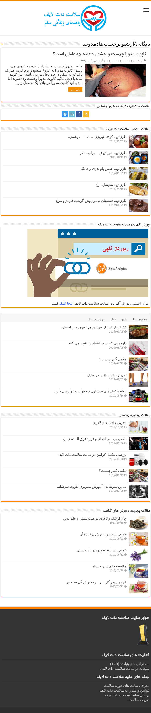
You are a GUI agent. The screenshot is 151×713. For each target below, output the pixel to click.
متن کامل (75, 89)
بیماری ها (121, 60)
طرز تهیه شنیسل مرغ (111, 184)
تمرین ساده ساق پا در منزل (107, 375)
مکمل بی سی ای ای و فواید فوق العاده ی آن (95, 438)
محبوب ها (140, 319)
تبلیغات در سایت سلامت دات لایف (124, 668)
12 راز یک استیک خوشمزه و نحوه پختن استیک (94, 327)
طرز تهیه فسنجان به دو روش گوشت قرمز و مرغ (91, 200)
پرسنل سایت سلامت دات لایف (127, 695)
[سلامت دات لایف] (75, 17)
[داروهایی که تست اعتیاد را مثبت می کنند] (138, 348)
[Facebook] (79, 114)
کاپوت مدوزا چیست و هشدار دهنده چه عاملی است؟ (99, 54)
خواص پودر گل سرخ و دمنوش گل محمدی (96, 582)
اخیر (124, 319)
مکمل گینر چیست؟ (113, 359)
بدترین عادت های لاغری (110, 422)
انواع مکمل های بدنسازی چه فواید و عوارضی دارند (90, 391)
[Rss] (86, 114)
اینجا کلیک (66, 303)
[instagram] (65, 114)
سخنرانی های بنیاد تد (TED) (129, 663)
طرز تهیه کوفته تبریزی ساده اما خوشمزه (97, 136)
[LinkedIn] (72, 114)
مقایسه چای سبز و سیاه (109, 566)
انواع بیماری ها (135, 60)
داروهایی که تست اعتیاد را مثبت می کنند (97, 343)
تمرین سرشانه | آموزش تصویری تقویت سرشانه (92, 486)
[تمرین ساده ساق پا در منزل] (138, 379)
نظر (113, 319)
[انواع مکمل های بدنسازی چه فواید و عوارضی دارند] (138, 396)
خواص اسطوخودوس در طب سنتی (101, 550)
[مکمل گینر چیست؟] (138, 364)
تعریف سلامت (139, 699)
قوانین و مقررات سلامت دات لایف (124, 690)
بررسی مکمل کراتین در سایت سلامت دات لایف (92, 454)
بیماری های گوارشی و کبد (101, 60)
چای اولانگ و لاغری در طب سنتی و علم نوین (95, 518)
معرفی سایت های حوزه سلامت (126, 685)
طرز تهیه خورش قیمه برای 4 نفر (103, 152)
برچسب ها (96, 319)
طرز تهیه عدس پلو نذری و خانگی (103, 168)
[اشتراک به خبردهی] (2, 44)
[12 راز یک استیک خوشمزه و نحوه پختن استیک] (138, 332)
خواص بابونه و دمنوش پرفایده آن (103, 534)
